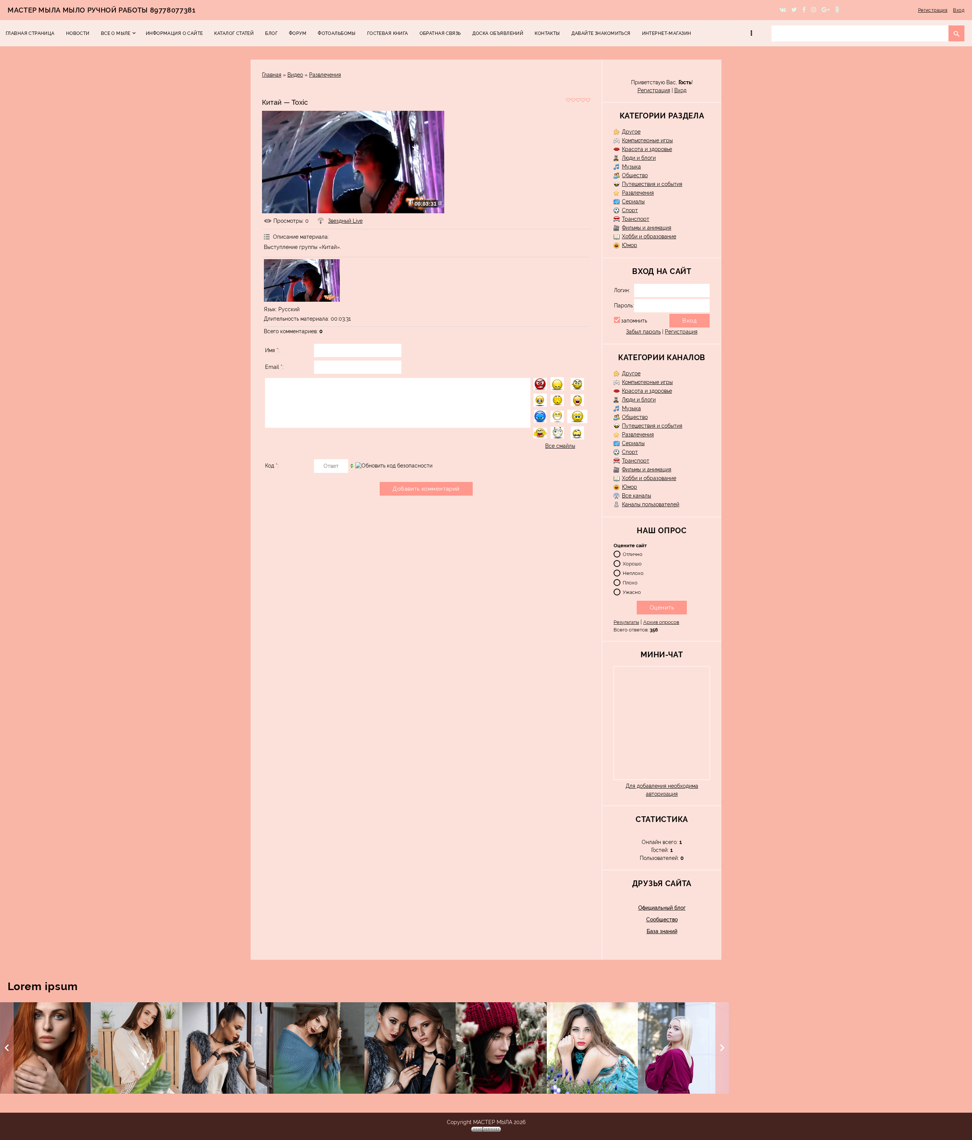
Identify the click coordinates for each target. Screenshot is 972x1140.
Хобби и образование (649, 236)
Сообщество (662, 919)
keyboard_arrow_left (7, 1048)
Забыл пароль (643, 332)
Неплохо (633, 573)
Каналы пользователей (650, 504)
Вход (958, 10)
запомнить (634, 321)
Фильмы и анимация (646, 228)
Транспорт (635, 219)
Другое (631, 132)
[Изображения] (302, 280)
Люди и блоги (639, 158)
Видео (295, 75)
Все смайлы (560, 446)
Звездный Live (345, 221)
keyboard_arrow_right (722, 1048)
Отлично (632, 554)
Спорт (630, 210)
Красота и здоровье (647, 149)
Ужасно (632, 592)
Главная (271, 75)
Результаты (626, 622)
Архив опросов (661, 622)
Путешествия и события (652, 184)
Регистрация (933, 10)
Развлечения (325, 75)
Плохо (630, 582)
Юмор (629, 245)
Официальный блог (662, 908)
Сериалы (633, 201)
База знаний (662, 931)
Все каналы (636, 496)
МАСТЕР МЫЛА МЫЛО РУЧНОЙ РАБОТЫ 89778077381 (101, 10)
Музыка (631, 167)
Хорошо (632, 563)
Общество (635, 175)
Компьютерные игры (647, 140)
